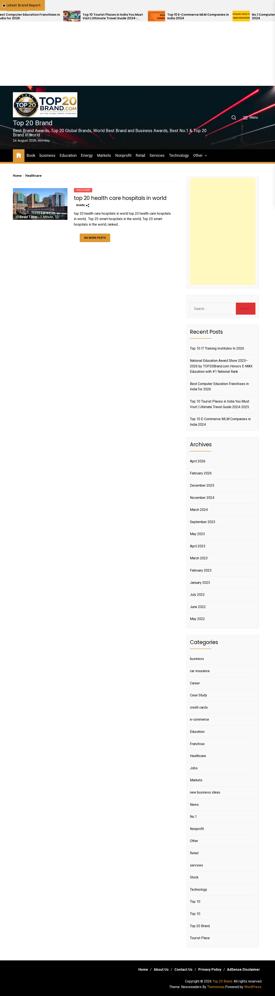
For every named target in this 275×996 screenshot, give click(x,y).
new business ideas (205, 792)
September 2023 (202, 522)
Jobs (194, 768)
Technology (179, 155)
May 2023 (197, 534)
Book (31, 155)
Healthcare (83, 190)
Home (143, 969)
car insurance (200, 671)
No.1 (193, 817)
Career (195, 683)
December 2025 (202, 485)
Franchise (197, 744)
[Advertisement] (137, 54)
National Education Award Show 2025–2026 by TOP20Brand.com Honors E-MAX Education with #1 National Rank (221, 366)
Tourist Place (200, 938)
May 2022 (197, 619)
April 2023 (197, 546)
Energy (87, 155)
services (196, 865)
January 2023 (200, 583)
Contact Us (183, 969)
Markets (104, 155)
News (194, 805)
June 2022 (198, 607)
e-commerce (199, 719)
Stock (194, 877)
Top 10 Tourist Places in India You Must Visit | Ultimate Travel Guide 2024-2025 (88, 16)
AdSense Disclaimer (243, 969)
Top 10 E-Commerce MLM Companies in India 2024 (173, 16)
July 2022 (197, 595)
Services (157, 155)
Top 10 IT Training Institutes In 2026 (217, 348)
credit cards (199, 707)
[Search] (233, 117)
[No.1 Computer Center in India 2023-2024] (216, 16)
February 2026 (201, 473)
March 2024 (199, 510)
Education (68, 155)
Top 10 (195, 901)
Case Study (198, 695)
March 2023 (199, 558)
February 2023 (201, 570)
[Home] (18, 155)
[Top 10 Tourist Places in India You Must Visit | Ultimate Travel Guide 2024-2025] (46, 16)
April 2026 (197, 461)
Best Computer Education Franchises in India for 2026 (219, 386)
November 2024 (202, 498)
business (47, 155)
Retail (140, 155)
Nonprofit (123, 155)
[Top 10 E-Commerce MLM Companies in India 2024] (131, 16)
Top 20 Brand (32, 123)
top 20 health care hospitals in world (120, 198)
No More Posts (95, 237)
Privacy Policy (209, 969)
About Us (161, 969)
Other (198, 155)
